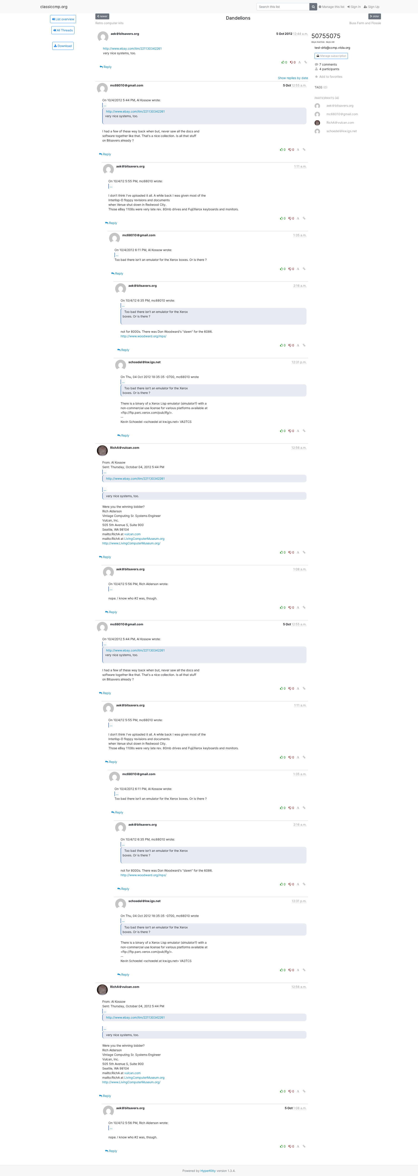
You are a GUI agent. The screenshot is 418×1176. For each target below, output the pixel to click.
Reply (107, 67)
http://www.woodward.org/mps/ (143, 336)
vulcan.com (132, 534)
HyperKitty (208, 1171)
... (105, 105)
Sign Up (373, 6)
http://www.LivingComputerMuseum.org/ (131, 543)
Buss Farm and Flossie (365, 23)
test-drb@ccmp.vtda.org (332, 47)
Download (64, 46)
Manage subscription (333, 55)
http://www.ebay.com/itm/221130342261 (132, 48)
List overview (64, 19)
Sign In (355, 6)
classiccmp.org (53, 6)
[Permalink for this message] (305, 62)
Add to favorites (330, 76)
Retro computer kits (109, 23)
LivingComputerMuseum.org (144, 538)
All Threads (64, 30)
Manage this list (332, 6)
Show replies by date (293, 78)
